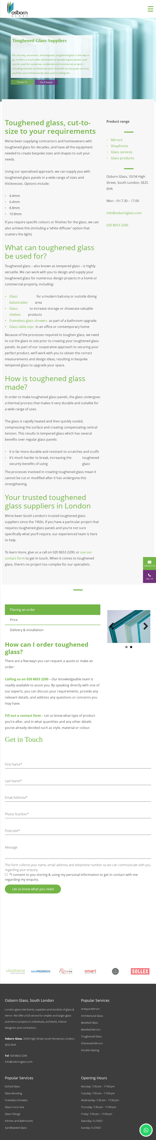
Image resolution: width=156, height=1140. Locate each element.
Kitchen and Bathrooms (19, 1121)
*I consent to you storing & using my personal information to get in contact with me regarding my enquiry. (71, 877)
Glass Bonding (13, 1093)
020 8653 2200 (117, 225)
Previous (113, 624)
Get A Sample (46, 82)
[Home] (17, 8)
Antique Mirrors (90, 1009)
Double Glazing (90, 1050)
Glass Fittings (12, 1114)
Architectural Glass (92, 1016)
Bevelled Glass (89, 1022)
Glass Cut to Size (14, 1107)
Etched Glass (12, 1086)
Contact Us (22, 82)
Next (144, 624)
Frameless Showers (16, 1100)
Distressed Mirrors (92, 1043)
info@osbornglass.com (18, 1061)
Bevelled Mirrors (90, 1029)
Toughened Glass (91, 1036)
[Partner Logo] (16, 971)
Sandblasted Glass (16, 1127)
